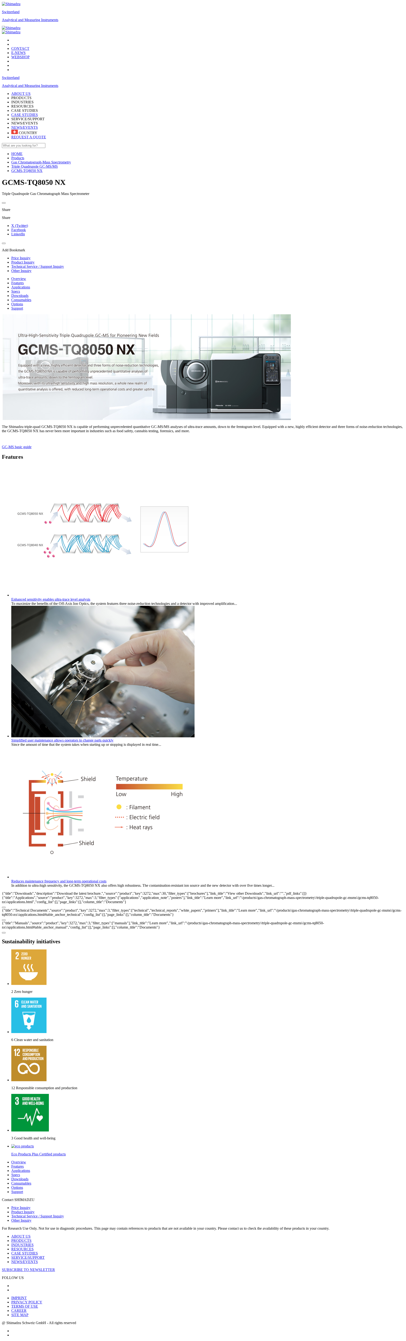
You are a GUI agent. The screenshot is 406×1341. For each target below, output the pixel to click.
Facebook (18, 230)
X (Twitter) (19, 226)
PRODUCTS (21, 1241)
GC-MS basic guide (16, 447)
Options (17, 304)
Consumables (21, 300)
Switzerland (11, 12)
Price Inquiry (21, 1208)
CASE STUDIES (24, 115)
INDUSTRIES (22, 1245)
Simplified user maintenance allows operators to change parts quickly (62, 740)
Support (17, 308)
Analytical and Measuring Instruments (30, 20)
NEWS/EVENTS (24, 127)
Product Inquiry (23, 1212)
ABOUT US (21, 1236)
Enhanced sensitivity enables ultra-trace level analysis (50, 599)
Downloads (19, 296)
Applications (20, 287)
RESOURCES (22, 1249)
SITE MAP (19, 1315)
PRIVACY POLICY (26, 1302)
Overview (18, 279)
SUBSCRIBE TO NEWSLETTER (28, 1270)
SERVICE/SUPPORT (28, 1257)
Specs (15, 291)
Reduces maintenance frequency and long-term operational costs (58, 881)
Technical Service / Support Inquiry (37, 1216)
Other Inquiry (21, 1220)
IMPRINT (19, 1298)
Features (17, 283)
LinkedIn (18, 234)
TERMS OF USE (24, 1306)
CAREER (19, 1311)
